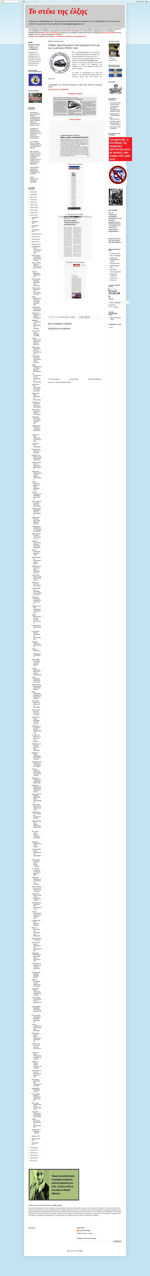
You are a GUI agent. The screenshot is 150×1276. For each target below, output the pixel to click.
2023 (32, 199)
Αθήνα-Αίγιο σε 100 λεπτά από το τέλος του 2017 (36, 536)
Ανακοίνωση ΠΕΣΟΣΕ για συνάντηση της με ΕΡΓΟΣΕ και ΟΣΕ (36, 957)
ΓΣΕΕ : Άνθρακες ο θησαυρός (37, 939)
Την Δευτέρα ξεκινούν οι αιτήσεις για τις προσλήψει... (36, 704)
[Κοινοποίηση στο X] (84, 317)
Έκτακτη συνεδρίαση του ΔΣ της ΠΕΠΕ (36, 552)
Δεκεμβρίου (35, 217)
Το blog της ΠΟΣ (115, 253)
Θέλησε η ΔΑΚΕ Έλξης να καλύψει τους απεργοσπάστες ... (36, 266)
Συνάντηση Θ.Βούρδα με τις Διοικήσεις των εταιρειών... (36, 881)
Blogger (80, 1251)
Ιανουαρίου (35, 1143)
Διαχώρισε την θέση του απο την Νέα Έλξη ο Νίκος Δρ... (36, 457)
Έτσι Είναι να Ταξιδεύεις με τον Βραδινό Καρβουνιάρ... (37, 780)
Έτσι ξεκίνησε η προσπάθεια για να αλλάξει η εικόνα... (36, 258)
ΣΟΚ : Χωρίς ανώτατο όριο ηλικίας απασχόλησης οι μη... (37, 1106)
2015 (32, 1150)
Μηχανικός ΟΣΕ (114, 263)
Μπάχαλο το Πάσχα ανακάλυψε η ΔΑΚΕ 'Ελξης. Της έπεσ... (36, 756)
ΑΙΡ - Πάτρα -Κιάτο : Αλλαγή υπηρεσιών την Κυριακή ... (36, 835)
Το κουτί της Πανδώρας (113, 274)
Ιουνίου (34, 239)
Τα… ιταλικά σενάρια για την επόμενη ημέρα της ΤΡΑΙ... (36, 872)
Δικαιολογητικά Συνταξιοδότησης (115, 114)
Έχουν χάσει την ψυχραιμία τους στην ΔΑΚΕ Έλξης (36, 503)
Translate (115, 307)
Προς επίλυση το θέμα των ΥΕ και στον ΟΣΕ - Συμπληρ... (37, 889)
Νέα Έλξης (113, 269)
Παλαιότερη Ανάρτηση (94, 379)
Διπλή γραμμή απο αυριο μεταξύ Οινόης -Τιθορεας (36, 863)
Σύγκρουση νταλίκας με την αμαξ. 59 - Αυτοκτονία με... (36, 600)
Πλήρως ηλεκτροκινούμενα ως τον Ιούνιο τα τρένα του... (36, 341)
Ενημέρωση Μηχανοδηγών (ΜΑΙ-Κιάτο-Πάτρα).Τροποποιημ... (36, 788)
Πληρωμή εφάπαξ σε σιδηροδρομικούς (37, 644)
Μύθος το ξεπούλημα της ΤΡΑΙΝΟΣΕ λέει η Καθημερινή (36, 932)
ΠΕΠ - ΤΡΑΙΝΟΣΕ (115, 256)
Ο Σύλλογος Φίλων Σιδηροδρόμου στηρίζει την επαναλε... (36, 1056)
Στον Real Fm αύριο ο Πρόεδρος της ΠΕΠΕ (36, 333)
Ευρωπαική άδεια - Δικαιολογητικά (115, 103)
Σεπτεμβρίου (35, 230)
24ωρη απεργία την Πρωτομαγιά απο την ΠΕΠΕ (36, 560)
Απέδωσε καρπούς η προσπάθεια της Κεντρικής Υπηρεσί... (36, 772)
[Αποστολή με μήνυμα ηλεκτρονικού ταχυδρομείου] (80, 317)
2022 (32, 202)
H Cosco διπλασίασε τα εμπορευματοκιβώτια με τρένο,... (37, 915)
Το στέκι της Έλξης (84, 1230)
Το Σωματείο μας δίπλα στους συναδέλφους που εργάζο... (36, 764)
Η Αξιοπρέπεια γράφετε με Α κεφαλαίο (36, 451)
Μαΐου (34, 242)
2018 (32, 212)
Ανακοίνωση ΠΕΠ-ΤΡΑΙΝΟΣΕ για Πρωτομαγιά (36, 397)
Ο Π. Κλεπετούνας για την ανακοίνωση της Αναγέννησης (36, 378)
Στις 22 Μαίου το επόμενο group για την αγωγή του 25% (36, 1074)
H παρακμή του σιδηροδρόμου (36, 627)
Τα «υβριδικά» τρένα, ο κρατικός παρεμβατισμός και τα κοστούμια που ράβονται (35, 145)
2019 (32, 210)
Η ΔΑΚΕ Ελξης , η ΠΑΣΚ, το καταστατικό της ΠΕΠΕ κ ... (36, 429)
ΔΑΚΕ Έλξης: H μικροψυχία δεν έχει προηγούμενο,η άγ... (36, 729)
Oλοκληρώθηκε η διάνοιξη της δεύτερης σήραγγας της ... (36, 1010)
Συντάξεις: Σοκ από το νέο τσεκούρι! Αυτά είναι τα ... (36, 1047)
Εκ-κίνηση (113, 280)
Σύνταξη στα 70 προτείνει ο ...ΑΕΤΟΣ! (36, 1131)
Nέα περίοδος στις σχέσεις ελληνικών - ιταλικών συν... (36, 663)
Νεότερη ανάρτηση (54, 379)
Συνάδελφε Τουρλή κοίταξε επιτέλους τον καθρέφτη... (36, 1065)
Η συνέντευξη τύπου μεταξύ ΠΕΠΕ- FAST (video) (36, 577)
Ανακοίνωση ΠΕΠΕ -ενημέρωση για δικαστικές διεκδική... (36, 992)
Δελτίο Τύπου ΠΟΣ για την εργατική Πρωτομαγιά (36, 412)
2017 (32, 215)
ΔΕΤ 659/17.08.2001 (115, 118)
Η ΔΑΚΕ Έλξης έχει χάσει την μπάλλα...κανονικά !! (36, 807)
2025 (32, 194)
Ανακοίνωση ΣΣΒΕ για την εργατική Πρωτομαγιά (36, 315)
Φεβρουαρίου (36, 1138)
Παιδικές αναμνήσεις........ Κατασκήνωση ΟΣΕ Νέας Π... (36, 653)
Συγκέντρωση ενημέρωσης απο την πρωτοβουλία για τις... (36, 350)
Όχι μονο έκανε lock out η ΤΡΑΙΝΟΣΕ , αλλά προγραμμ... (36, 282)
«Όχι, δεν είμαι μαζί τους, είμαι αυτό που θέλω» (36, 712)
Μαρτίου (34, 1136)
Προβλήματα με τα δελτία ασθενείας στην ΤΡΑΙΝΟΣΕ (36, 747)
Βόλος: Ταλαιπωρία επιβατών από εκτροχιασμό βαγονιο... (37, 695)
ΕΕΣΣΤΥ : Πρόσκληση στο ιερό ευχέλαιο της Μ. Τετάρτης (36, 983)
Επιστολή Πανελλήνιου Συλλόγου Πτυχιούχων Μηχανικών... (36, 544)
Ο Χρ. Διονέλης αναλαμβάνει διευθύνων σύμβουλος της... (36, 1019)
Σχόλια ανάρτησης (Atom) (63, 382)
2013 (32, 1155)
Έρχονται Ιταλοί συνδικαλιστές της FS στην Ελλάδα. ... (37, 687)
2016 (32, 1148)
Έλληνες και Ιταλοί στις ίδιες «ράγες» (36, 584)
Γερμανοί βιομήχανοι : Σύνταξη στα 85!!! (36, 274)
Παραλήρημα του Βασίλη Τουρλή (36, 1090)
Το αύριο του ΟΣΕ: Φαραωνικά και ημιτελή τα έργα (36, 438)
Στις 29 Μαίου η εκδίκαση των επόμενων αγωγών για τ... (36, 967)
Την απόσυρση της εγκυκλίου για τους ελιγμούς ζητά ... (36, 1001)
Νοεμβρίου (35, 221)
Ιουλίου (34, 236)
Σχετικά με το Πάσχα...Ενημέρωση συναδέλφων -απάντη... (36, 897)
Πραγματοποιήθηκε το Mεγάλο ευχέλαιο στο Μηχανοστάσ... (37, 825)
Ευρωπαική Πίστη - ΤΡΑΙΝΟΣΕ (115, 127)
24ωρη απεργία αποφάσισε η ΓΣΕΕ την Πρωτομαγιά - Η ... (36, 512)
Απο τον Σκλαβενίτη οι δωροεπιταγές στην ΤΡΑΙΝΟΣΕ (37, 1027)
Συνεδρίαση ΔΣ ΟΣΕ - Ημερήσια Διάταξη (36, 923)
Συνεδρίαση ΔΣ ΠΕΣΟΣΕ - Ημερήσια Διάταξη (36, 975)
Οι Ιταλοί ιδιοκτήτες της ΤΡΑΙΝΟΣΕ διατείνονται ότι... (37, 496)
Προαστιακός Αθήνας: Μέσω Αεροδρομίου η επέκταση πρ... (36, 1037)
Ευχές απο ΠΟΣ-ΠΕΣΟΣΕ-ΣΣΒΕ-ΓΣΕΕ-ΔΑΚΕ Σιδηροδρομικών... (37, 798)
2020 (32, 207)
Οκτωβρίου (35, 225)
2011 (32, 1160)
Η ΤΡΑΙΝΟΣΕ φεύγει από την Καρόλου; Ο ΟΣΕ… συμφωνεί (36, 359)
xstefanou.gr (113, 278)
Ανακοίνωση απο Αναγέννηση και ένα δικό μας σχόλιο (36, 388)
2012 (32, 1158)
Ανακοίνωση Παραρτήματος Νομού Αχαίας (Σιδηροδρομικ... (37, 475)
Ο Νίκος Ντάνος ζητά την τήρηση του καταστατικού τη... (36, 466)
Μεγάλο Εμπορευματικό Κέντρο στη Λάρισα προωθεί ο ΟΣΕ (36, 301)
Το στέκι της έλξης (58, 11)
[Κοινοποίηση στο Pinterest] (88, 317)
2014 (32, 1153)
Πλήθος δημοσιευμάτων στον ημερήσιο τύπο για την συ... (36, 619)
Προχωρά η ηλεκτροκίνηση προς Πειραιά (36, 844)
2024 (32, 197)
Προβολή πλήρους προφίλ (84, 1233)
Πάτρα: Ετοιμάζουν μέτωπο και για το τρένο (36, 680)
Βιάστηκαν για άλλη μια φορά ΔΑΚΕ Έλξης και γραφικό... (36, 521)
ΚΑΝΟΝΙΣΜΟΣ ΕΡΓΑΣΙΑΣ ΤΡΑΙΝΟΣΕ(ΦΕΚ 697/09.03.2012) (115, 109)
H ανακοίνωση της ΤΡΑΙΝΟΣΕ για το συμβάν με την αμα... (37, 591)
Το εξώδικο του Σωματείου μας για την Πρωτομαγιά (36, 405)
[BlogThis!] (82, 317)
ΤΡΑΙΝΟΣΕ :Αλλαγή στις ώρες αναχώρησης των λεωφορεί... (36, 324)
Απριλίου (35, 244)
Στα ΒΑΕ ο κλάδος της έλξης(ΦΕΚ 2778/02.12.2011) (115, 123)
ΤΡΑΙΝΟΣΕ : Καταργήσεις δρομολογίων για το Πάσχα (36, 1114)
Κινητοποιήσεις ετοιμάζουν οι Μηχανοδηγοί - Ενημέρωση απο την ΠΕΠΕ (35, 171)
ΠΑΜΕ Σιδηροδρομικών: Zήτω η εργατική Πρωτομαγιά (37, 368)
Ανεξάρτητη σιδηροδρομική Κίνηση (114, 259)
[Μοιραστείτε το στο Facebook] (86, 317)
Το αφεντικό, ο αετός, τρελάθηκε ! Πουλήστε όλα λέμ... (36, 720)
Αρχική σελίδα (74, 379)
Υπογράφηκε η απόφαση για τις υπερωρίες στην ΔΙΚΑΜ (36, 529)
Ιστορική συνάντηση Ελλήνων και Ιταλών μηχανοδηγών (37, 672)
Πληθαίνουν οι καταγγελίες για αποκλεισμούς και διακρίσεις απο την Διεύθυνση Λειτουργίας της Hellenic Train (35, 133)
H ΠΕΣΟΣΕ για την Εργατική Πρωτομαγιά (36, 309)
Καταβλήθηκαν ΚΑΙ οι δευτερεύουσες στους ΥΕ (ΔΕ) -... (36, 250)
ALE (111, 327)
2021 (32, 205)
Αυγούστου (35, 234)
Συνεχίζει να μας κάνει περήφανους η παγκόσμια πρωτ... (36, 609)
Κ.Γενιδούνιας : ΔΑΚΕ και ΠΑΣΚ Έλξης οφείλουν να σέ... (36, 1097)
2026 (32, 192)
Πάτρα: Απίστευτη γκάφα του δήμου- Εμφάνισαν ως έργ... (36, 486)
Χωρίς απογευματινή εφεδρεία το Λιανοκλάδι (34, 179)
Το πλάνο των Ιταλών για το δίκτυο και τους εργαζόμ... (36, 738)
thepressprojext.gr (115, 272)
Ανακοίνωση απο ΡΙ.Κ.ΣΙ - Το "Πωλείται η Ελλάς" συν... (36, 420)
